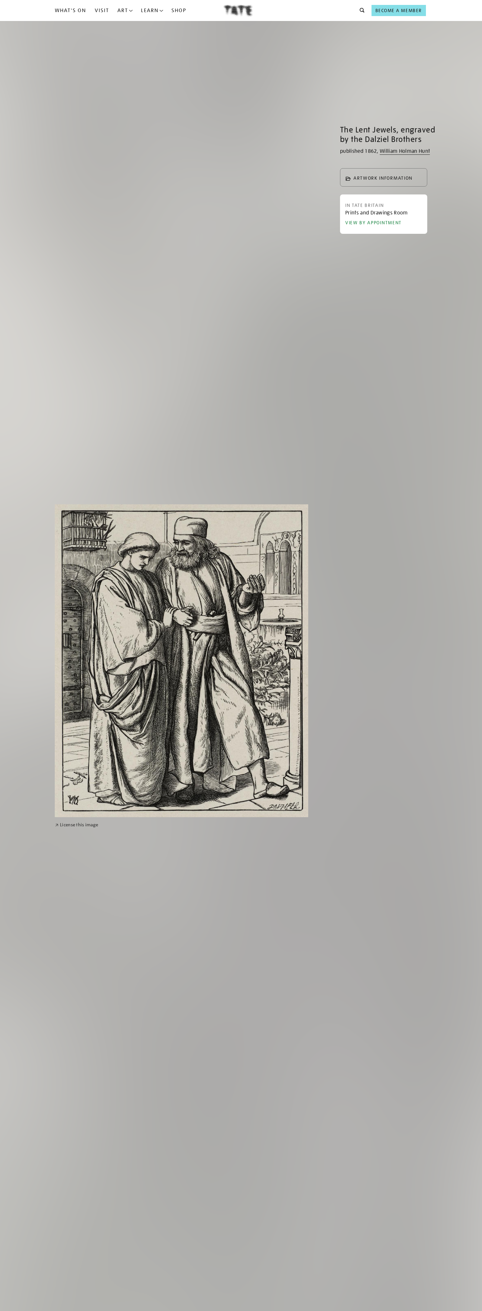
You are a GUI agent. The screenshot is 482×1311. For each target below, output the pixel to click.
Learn (150, 10)
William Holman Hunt (405, 151)
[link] (76, 825)
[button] (360, 10)
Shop (178, 10)
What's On (70, 10)
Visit (102, 10)
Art (122, 10)
